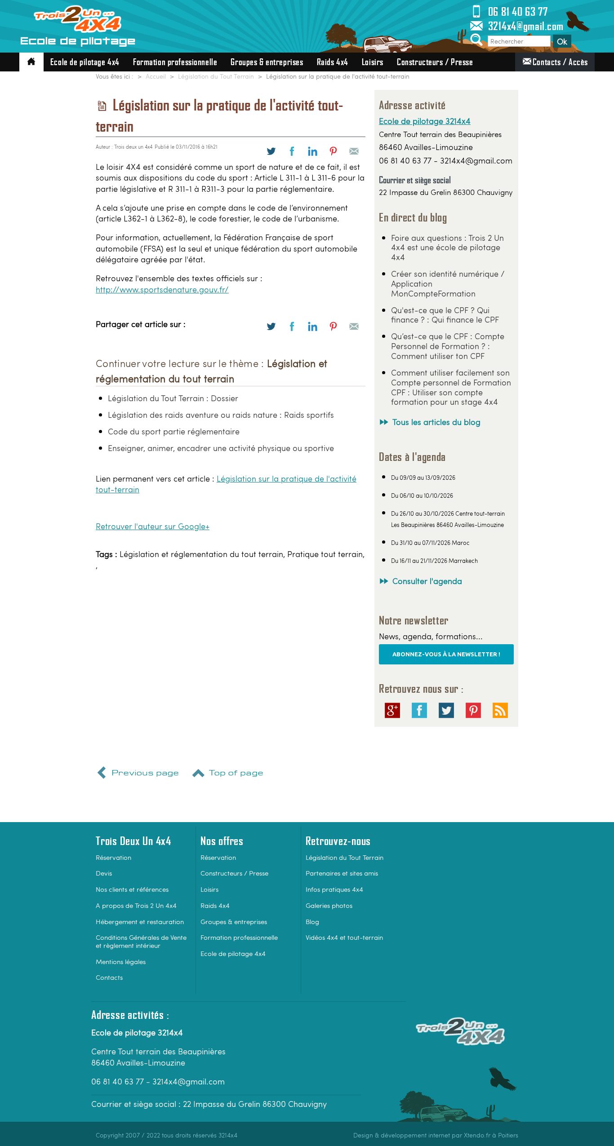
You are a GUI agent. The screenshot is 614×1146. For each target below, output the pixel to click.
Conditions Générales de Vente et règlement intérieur (141, 941)
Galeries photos (329, 905)
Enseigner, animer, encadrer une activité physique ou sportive (221, 447)
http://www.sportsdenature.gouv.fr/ (162, 289)
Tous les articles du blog (436, 421)
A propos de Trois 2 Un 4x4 (136, 905)
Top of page (236, 773)
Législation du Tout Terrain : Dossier (173, 397)
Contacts (109, 977)
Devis (104, 872)
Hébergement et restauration (140, 921)
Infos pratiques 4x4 (334, 889)
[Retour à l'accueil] (31, 62)
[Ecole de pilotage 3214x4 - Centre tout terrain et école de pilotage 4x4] (77, 24)
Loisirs (372, 62)
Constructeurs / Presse (435, 62)
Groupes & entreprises (267, 62)
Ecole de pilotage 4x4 (85, 62)
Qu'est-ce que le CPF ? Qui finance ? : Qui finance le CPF (445, 314)
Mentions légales (121, 961)
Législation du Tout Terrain (344, 857)
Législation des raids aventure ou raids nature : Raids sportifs (221, 414)
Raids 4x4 (332, 62)
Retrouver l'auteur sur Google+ (152, 526)
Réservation (113, 857)
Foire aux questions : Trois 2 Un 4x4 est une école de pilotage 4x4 (447, 247)
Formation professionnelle (175, 62)
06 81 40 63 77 (518, 11)
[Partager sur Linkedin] (312, 151)
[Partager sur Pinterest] (333, 151)
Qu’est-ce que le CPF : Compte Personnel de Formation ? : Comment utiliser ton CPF (447, 345)
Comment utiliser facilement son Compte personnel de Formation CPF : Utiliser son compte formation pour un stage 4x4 (451, 387)
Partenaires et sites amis (342, 872)
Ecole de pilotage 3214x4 (425, 120)
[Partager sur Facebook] (292, 151)
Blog (312, 921)
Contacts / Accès (560, 62)
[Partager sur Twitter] (271, 151)
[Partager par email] (354, 151)
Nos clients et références (132, 889)
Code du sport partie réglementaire (174, 431)
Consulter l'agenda (427, 580)
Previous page (145, 773)
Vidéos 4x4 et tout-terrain (344, 937)
